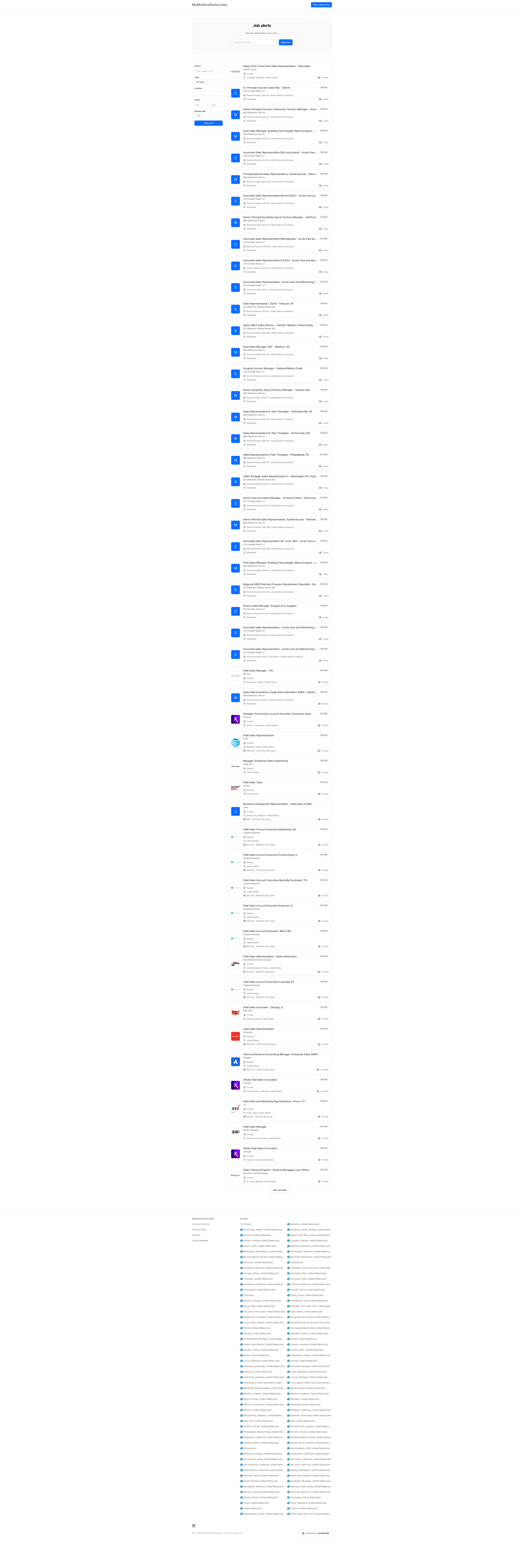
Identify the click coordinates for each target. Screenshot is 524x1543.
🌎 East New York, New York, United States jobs (309, 1306)
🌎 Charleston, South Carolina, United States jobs (309, 1267)
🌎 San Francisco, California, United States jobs (262, 1464)
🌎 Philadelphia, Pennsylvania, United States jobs (262, 1431)
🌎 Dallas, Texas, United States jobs (305, 1295)
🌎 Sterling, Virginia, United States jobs (260, 1492)
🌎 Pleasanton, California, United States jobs (262, 1437)
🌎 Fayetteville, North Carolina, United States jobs (309, 1322)
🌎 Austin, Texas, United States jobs (258, 1246)
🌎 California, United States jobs (256, 1262)
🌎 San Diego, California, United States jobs (309, 1459)
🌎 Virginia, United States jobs (302, 1508)
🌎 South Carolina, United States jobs (259, 1481)
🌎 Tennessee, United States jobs (304, 1497)
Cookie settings (200, 1240)
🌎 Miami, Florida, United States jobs (258, 1399)
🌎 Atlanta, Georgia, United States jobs (259, 1240)
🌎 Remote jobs (248, 1448)
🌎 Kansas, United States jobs (302, 1360)
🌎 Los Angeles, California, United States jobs (309, 1382)
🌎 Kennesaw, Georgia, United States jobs (308, 1366)
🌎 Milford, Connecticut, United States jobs (262, 1404)
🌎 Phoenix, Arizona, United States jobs (307, 1431)
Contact (196, 1235)
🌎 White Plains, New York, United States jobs (309, 1513)
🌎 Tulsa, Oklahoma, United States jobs (307, 1502)
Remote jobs (200, 111)
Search (197, 66)
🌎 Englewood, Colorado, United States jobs (262, 1317)
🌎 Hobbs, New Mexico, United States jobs (262, 1344)
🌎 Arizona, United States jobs (255, 1235)
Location (198, 88)
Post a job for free (321, 5)
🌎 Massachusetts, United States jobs (306, 1388)
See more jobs (280, 1190)
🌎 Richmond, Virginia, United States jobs (261, 1453)
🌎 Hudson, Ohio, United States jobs (305, 1349)
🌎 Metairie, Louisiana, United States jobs (308, 1393)
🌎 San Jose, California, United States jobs (308, 1464)
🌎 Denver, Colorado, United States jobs (260, 1300)
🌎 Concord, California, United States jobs (308, 1284)
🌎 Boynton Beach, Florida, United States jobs (262, 1256)
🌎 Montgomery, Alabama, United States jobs (262, 1415)
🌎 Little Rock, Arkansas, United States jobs (262, 1377)
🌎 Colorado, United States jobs (256, 1278)
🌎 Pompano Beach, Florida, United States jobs (309, 1437)
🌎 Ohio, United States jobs (301, 1420)
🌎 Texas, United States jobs (254, 1502)
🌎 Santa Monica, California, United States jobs (262, 1470)
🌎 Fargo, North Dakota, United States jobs (262, 1322)
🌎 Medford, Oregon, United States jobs (260, 1393)
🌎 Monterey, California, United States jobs (309, 1410)
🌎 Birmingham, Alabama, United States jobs (309, 1251)
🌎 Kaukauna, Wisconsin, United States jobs (262, 1366)
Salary (197, 100)
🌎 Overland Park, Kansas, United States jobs (309, 1426)
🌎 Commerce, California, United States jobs (262, 1284)
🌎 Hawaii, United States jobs (302, 1338)
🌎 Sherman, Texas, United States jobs (259, 1475)
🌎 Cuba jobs (247, 1295)
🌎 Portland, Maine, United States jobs (259, 1442)
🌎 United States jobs (251, 1508)
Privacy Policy (199, 1229)
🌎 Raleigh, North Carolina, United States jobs (309, 1442)
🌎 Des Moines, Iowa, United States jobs (307, 1300)
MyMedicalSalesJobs (209, 5)
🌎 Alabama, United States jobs (303, 1224)
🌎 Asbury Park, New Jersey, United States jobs (309, 1235)
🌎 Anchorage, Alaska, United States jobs (261, 1229)
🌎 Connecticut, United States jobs (257, 1289)
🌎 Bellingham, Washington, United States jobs (262, 1251)
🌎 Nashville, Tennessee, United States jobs (309, 1415)
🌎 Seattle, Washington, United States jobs (308, 1470)
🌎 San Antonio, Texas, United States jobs (261, 1459)
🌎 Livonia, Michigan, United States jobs (307, 1377)
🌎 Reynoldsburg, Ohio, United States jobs (308, 1448)
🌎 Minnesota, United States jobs (303, 1404)
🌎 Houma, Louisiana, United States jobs (307, 1344)
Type (196, 77)
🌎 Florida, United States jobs (255, 1328)
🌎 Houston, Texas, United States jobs (259, 1349)
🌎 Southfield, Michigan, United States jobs (309, 1481)
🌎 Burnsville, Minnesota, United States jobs (309, 1256)
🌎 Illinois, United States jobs (254, 1355)
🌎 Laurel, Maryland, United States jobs (307, 1371)
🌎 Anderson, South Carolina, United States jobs (309, 1229)
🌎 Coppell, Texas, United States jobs (306, 1289)
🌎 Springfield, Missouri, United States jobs (262, 1486)
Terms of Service (200, 1224)
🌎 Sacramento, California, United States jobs (309, 1453)
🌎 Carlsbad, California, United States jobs (261, 1267)
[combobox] (208, 93)
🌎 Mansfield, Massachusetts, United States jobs (262, 1388)
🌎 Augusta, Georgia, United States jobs (307, 1240)
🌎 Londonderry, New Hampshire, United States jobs (262, 1382)
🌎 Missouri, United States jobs (256, 1410)
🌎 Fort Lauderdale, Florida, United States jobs (309, 1328)
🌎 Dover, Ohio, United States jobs (257, 1306)
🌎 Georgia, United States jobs (255, 1333)
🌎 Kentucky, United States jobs (256, 1371)
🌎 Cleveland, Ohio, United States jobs (306, 1273)
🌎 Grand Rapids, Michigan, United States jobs (262, 1338)
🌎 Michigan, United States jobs (303, 1399)
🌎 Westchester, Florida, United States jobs (262, 1513)
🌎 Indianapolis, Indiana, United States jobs (309, 1355)
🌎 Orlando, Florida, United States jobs (259, 1426)
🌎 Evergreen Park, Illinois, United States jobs (309, 1317)
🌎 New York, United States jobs (256, 1420)
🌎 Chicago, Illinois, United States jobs (259, 1273)
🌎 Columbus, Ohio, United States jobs (306, 1278)
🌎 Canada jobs (295, 1262)
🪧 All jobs (245, 1224)
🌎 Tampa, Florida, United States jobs (259, 1497)
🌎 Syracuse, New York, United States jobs (308, 1492)
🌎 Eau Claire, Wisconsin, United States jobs (262, 1311)
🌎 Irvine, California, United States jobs (260, 1360)
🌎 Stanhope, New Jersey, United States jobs (309, 1486)
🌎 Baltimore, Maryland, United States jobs (308, 1246)
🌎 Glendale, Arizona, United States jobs (307, 1333)
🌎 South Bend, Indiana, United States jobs (308, 1475)
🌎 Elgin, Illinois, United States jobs (304, 1311)
